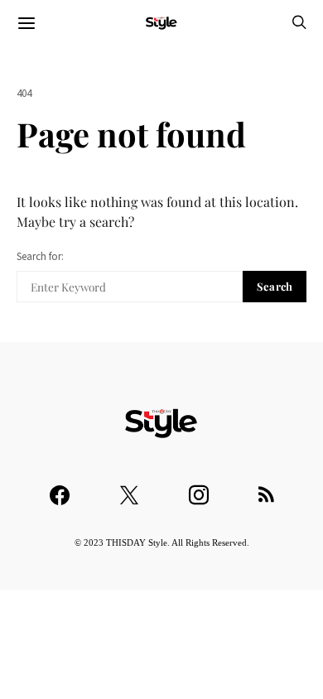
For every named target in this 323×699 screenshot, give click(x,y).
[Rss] (266, 487)
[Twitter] (129, 487)
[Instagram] (199, 487)
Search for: (40, 256)
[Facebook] (60, 487)
